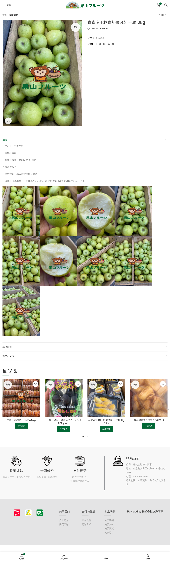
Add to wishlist (99, 28)
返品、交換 (8, 355)
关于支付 (109, 524)
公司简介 (63, 520)
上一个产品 (159, 15)
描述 (4, 139)
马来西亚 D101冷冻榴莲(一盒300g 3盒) (106, 421)
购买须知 (63, 524)
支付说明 (86, 520)
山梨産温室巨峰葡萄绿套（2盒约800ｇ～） (64, 421)
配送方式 (86, 524)
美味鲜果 (13, 15)
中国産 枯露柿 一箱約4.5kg (21, 420)
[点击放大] (8, 120)
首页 (4, 15)
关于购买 (109, 520)
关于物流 (109, 528)
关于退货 (109, 532)
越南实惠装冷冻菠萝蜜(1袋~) (149, 420)
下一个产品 (166, 15)
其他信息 (7, 347)
